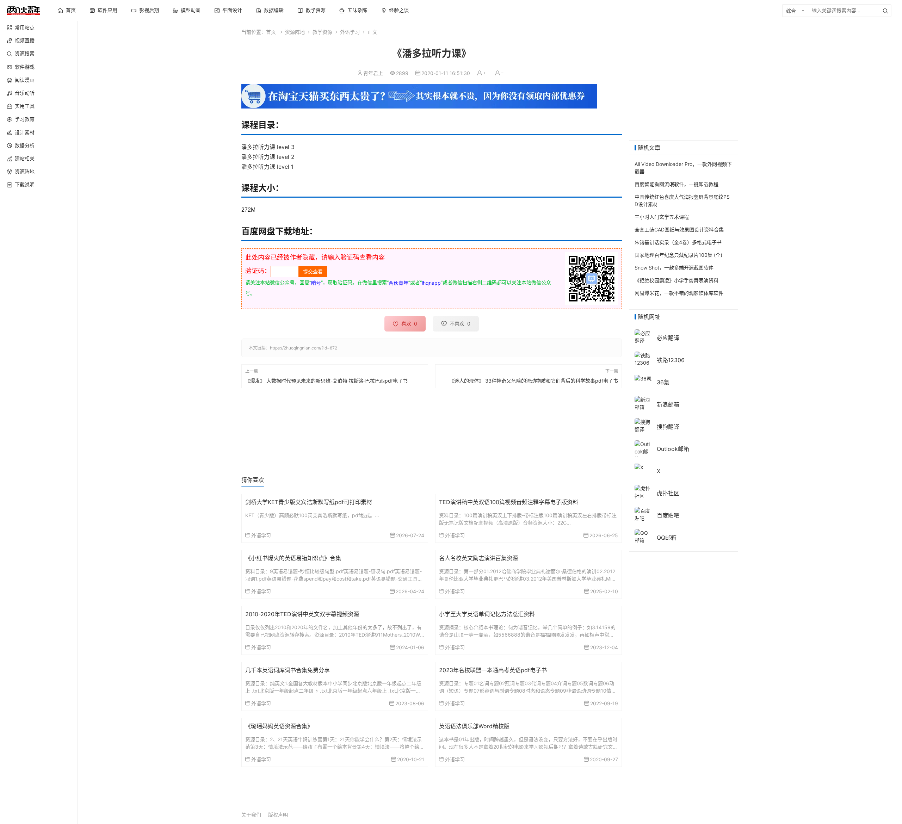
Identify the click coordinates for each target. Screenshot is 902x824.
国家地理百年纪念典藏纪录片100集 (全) (678, 255)
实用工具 (25, 106)
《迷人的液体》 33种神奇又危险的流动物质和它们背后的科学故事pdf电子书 (533, 381)
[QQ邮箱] (643, 536)
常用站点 (25, 27)
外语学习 (350, 32)
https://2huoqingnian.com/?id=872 (303, 348)
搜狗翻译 (668, 426)
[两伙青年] (23, 10)
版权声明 (278, 815)
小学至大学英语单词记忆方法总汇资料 (487, 614)
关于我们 (251, 815)
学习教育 (25, 119)
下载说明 (25, 184)
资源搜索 (25, 53)
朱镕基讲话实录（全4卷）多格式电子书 (678, 242)
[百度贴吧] (643, 514)
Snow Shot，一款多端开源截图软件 (674, 268)
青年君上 (373, 73)
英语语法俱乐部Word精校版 (474, 726)
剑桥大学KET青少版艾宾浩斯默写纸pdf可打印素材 (308, 502)
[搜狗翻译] (643, 425)
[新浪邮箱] (643, 403)
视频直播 (25, 40)
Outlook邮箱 (673, 448)
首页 (271, 32)
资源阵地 (25, 171)
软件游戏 (25, 67)
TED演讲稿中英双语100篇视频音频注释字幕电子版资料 (508, 502)
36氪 (663, 382)
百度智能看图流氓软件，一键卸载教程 (676, 184)
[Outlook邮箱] (643, 451)
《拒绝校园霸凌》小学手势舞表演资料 (676, 280)
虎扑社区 (668, 493)
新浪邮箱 (668, 404)
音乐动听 (25, 93)
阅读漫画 (25, 80)
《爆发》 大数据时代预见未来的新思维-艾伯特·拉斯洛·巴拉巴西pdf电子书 (326, 381)
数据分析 (25, 145)
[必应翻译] (643, 336)
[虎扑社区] (643, 492)
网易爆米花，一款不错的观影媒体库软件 (679, 293)
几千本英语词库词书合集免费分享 (287, 670)
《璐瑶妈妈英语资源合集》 (279, 726)
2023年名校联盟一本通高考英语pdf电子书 (493, 670)
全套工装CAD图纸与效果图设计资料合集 (679, 230)
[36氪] (643, 378)
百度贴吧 (668, 515)
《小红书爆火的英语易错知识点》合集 (293, 558)
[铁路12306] (643, 358)
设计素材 (25, 132)
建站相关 (25, 158)
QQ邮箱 (666, 537)
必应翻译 (668, 337)
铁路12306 (671, 360)
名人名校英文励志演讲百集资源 (478, 558)
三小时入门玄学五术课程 (662, 217)
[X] (639, 467)
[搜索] (885, 10)
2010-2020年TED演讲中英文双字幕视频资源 (302, 614)
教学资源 (322, 32)
